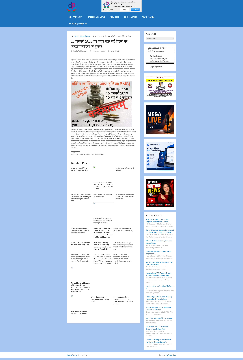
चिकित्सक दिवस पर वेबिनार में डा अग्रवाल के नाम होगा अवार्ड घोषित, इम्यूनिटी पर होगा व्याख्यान (80, 230)
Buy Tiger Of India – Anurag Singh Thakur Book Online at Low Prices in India (123, 300)
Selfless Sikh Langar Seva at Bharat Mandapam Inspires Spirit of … (158, 341)
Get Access (135, 9)
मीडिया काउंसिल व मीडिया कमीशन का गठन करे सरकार (102, 195)
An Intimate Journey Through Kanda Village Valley (100, 299)
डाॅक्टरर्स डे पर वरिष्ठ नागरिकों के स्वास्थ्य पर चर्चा (159, 318)
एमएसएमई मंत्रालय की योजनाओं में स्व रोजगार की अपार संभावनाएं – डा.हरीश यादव (125, 196)
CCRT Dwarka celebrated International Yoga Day (80, 244)
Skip (124, 9)
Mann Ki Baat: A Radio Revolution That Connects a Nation (159, 263)
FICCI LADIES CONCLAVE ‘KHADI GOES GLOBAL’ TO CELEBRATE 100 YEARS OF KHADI (103, 185)
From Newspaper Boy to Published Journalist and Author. (158, 309)
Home (76, 36)
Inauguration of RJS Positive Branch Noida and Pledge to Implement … (158, 274)
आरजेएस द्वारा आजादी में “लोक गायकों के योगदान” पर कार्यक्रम (79, 169)
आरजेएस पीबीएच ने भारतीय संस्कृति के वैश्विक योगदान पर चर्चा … (158, 253)
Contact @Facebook (78, 24)
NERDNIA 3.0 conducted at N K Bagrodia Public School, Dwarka (157, 221)
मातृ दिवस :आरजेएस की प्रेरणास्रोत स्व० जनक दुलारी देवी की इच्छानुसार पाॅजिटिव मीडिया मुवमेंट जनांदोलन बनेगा (81, 197)
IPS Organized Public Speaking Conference (79, 312)
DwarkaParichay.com (80, 51)
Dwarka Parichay (72, 355)
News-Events (85, 36)
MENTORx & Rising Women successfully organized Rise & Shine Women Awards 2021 (102, 246)
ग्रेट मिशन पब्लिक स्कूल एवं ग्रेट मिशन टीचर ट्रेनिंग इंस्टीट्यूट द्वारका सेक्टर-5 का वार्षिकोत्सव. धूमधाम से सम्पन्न (123, 246)
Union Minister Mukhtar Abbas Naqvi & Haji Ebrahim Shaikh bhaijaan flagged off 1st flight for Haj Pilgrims (80, 287)
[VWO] (111, 9)
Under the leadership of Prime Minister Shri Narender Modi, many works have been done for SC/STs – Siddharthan (103, 232)
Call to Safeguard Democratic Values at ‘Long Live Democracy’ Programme (160, 231)
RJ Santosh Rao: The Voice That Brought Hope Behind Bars (157, 328)
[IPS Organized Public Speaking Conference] (81, 302)
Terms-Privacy (148, 17)
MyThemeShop (171, 355)
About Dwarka (75, 17)
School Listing (130, 17)
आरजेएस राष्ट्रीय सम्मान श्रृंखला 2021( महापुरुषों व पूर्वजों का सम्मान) (123, 229)
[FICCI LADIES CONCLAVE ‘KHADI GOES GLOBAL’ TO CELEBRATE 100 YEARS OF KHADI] (103, 173)
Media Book (114, 17)
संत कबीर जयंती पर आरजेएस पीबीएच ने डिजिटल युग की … (160, 287)
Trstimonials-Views (96, 17)
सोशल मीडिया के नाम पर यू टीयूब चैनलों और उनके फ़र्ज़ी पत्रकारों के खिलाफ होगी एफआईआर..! (102, 221)
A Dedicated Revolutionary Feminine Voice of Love (159, 242)
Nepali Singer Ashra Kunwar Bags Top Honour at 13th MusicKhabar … (159, 298)
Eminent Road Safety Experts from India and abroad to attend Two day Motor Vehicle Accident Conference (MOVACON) (103, 259)
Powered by (106, 9)
